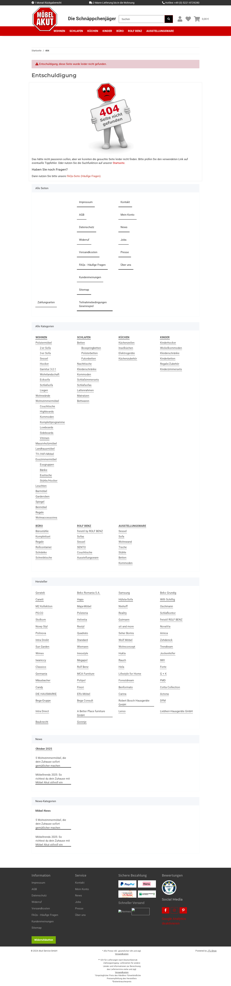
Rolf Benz (82, 667)
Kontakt (125, 202)
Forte (163, 667)
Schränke (41, 552)
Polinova (41, 633)
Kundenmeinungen (90, 277)
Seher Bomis (126, 633)
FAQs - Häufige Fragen (92, 264)
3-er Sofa (45, 353)
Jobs (124, 239)
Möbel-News (43, 810)
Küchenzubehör (128, 358)
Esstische (46, 475)
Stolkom (41, 619)
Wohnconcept (127, 646)
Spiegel (40, 501)
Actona (164, 694)
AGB (81, 214)
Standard (82, 640)
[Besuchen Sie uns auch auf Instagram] (174, 910)
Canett (39, 599)
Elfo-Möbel (83, 694)
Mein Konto (127, 214)
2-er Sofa (45, 348)
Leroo (122, 711)
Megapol (82, 660)
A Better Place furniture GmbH (91, 713)
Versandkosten (88, 252)
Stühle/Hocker (48, 480)
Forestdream (126, 680)
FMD (163, 680)
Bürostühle (42, 531)
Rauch (122, 660)
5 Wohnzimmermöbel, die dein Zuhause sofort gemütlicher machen (51, 761)
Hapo (80, 599)
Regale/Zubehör (169, 363)
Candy (39, 687)
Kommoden (47, 416)
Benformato (126, 687)
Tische (123, 547)
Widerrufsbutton (43, 939)
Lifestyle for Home (130, 673)
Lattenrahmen (85, 390)
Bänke (43, 470)
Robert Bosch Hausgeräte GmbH (134, 702)
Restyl (80, 626)
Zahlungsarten (46, 302)
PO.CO (39, 613)
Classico (41, 667)
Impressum (86, 202)
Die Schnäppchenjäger (92, 18)
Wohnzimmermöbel (47, 401)
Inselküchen (126, 348)
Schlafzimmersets (88, 379)
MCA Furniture (85, 673)
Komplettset (43, 536)
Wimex (40, 653)
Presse (125, 252)
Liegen (44, 390)
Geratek (40, 592)
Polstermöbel (44, 342)
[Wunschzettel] (188, 19)
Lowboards (46, 427)
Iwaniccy (41, 660)
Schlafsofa (46, 385)
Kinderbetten (167, 358)
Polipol (81, 680)
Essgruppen (47, 464)
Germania (41, 673)
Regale (40, 512)
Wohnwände (43, 395)
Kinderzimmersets (171, 369)
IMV (162, 660)
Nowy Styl (42, 626)
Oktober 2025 (44, 748)
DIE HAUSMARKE (46, 694)
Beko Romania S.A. (88, 592)
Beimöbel (41, 507)
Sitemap (84, 289)
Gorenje (81, 721)
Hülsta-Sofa (126, 599)
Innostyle (82, 653)
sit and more (126, 626)
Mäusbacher (43, 680)
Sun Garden (42, 646)
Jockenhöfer (167, 653)
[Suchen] (169, 19)
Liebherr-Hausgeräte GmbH (176, 711)
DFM (163, 700)
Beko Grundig (168, 592)
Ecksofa (45, 379)
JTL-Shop (212, 951)
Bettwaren (83, 401)
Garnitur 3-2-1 (48, 369)
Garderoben (42, 496)
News (124, 227)
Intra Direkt (42, 640)
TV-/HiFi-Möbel (45, 454)
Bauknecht (42, 721)
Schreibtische (44, 557)
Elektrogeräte (127, 353)
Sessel (44, 358)
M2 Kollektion (44, 606)
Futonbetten (88, 358)
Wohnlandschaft (49, 374)
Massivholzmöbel (46, 443)
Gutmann (124, 619)
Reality (123, 613)
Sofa (121, 536)
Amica (164, 633)
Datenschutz (86, 227)
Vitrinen (44, 438)
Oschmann (166, 606)
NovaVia (165, 626)
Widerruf (84, 239)
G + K (163, 673)
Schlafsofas (84, 385)
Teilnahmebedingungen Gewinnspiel (93, 304)
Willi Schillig (167, 599)
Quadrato (82, 633)
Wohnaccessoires (46, 517)
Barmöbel (41, 491)
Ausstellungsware (88, 557)
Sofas (80, 536)
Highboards (47, 411)
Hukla (122, 653)
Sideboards (46, 432)
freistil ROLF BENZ (171, 619)
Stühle (122, 552)
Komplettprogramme (52, 422)
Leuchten (41, 486)
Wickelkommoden (171, 348)
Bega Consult (85, 700)
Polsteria (82, 613)
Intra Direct (42, 711)
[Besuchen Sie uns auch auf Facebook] (165, 910)
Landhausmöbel (45, 448)
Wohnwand (125, 541)
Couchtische (47, 406)
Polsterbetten (89, 353)
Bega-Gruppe (43, 700)
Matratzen (83, 395)
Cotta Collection (170, 687)
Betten (81, 342)
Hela (121, 667)
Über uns (126, 264)
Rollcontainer (44, 547)
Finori (80, 687)
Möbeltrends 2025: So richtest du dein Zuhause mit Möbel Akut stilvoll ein (53, 778)
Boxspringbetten (91, 348)
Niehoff (123, 606)
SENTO (81, 547)
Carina (122, 694)
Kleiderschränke (86, 369)
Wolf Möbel (125, 640)
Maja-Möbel (84, 606)
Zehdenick (166, 640)
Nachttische (84, 363)
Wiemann (82, 646)
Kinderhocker (168, 342)
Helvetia (82, 619)
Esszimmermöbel (46, 459)
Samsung (124, 592)
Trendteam (166, 646)
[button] (180, 19)
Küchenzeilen (126, 342)
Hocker (44, 363)
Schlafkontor (168, 613)
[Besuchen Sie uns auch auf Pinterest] (183, 910)
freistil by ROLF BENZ (90, 531)
